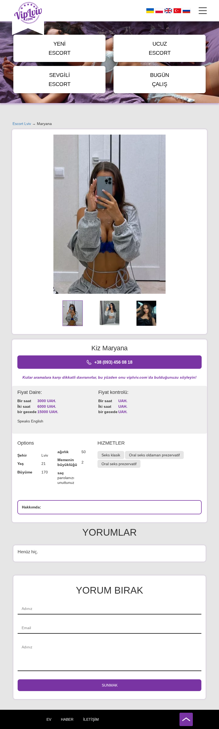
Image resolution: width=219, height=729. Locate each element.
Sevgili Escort (60, 79)
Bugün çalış (159, 79)
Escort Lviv (22, 124)
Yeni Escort (60, 48)
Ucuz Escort (160, 48)
